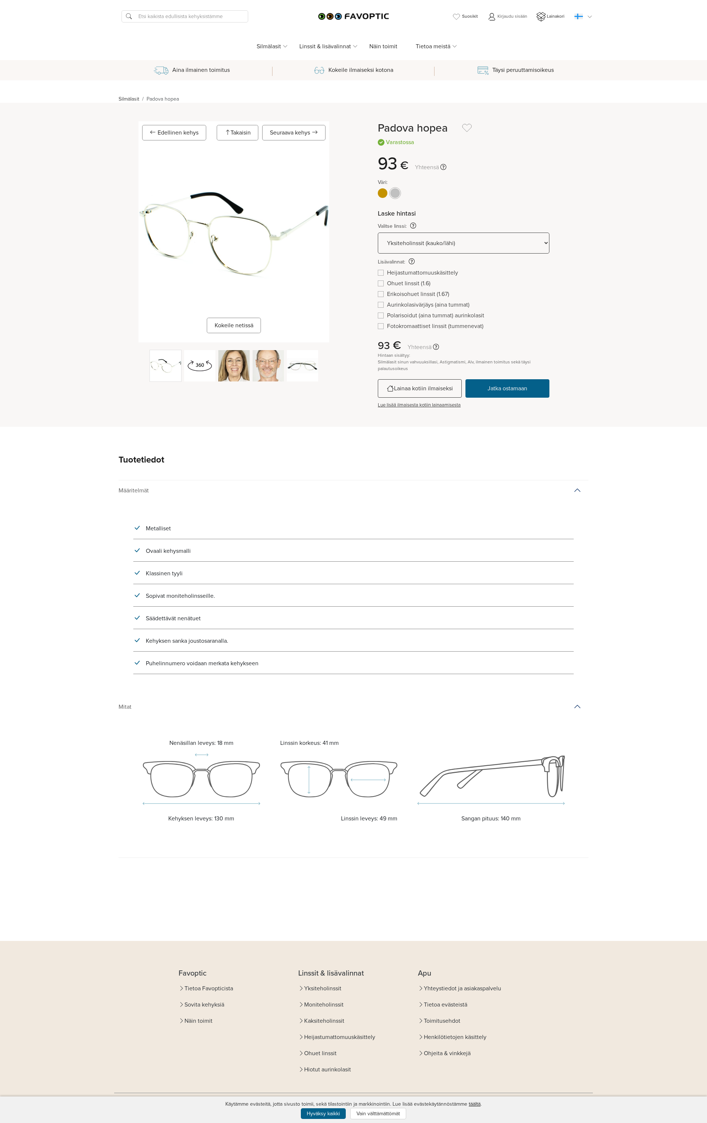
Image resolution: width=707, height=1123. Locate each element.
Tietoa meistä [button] (433, 46)
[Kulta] (382, 193)
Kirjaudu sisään (511, 16)
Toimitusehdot (442, 1020)
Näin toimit (383, 46)
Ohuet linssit (320, 1053)
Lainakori (555, 16)
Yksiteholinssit (322, 988)
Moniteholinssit (324, 1004)
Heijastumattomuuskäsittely (339, 1037)
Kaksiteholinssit (324, 1020)
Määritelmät (134, 490)
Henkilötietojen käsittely (455, 1037)
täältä (475, 1104)
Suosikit (470, 16)
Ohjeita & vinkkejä (447, 1053)
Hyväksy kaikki (323, 1113)
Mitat (125, 706)
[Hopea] (395, 193)
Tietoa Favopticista (208, 988)
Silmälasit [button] (269, 46)
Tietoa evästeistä (445, 1004)
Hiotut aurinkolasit (327, 1069)
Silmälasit (129, 99)
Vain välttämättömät (378, 1113)
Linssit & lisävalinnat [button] (325, 46)
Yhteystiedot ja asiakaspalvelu (462, 988)
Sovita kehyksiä (204, 1004)
